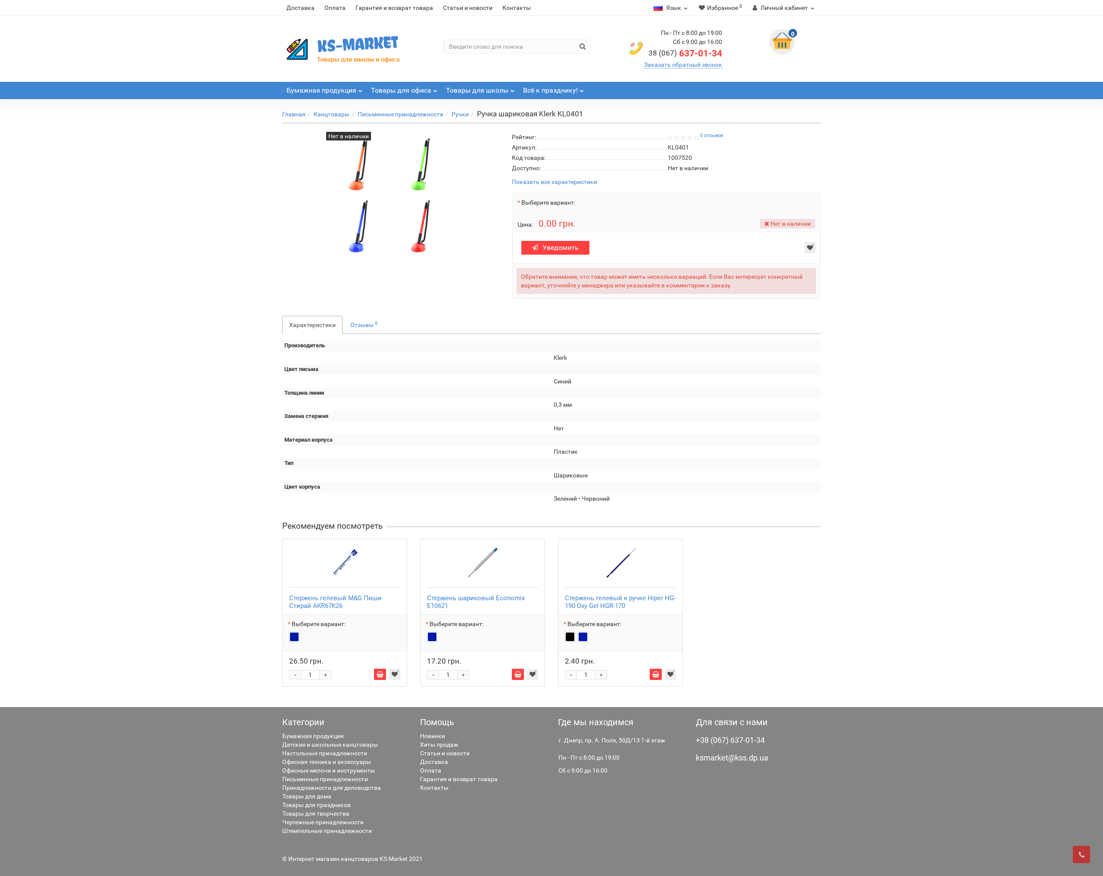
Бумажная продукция (313, 736)
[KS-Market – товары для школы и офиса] (344, 49)
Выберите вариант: (548, 202)
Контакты (516, 7)
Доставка (301, 7)
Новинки (432, 736)
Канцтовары (331, 114)
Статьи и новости (467, 7)
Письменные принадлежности (400, 114)
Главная (293, 114)
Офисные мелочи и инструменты (328, 770)
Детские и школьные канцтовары (330, 744)
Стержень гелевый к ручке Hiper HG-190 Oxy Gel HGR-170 (620, 602)
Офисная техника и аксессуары (326, 761)
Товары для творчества (315, 813)
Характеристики (312, 324)
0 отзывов (711, 135)
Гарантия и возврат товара (394, 7)
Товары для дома (306, 796)
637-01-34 (685, 53)
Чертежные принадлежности (323, 822)
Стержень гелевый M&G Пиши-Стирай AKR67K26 (336, 602)
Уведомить (560, 247)
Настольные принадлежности (324, 753)
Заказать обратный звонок (683, 64)
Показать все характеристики (554, 182)
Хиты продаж (439, 744)
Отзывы (363, 324)
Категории (303, 722)
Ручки (460, 114)
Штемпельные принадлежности (327, 830)
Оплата (335, 7)
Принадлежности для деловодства (331, 787)
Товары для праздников (316, 804)
